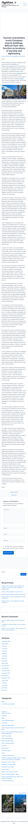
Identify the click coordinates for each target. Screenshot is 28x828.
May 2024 (4, 658)
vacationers (19, 73)
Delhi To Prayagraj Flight (8, 743)
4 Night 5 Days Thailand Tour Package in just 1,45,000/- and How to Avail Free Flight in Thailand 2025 (13, 587)
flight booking (5, 748)
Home (3, 753)
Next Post (14, 495)
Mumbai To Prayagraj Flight (8, 764)
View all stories (22, 793)
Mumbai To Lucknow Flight (8, 762)
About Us (4, 711)
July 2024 (4, 653)
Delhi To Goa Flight (6, 736)
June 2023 (4, 685)
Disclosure (4, 745)
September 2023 (6, 678)
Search (3, 572)
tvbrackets (4, 624)
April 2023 (4, 690)
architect (21, 78)
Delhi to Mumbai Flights (8, 740)
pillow (3, 620)
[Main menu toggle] (25, 4)
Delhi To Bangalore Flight (8, 725)
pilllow (3, 628)
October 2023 (5, 675)
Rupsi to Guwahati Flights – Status (10, 774)
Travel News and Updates (8, 704)
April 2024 (4, 661)
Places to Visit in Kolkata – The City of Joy (12, 591)
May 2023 (4, 687)
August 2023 (5, 680)
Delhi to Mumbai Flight (7, 738)
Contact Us (4, 723)
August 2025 (5, 644)
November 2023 (6, 673)
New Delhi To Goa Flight (8, 767)
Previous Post (14, 492)
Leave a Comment (6, 56)
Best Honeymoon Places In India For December (14, 594)
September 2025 (6, 641)
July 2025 (4, 646)
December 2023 (6, 670)
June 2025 (4, 648)
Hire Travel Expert (6, 750)
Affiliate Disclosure (6, 713)
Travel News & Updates (7, 780)
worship (11, 66)
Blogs (3, 701)
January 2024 (5, 668)
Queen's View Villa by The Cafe (9, 771)
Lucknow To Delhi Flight (8, 755)
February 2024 (5, 665)
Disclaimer (4, 715)
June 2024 (4, 656)
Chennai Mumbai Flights (8, 720)
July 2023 (4, 683)
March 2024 (5, 663)
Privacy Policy (5, 769)
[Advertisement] (14, 25)
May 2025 (4, 651)
